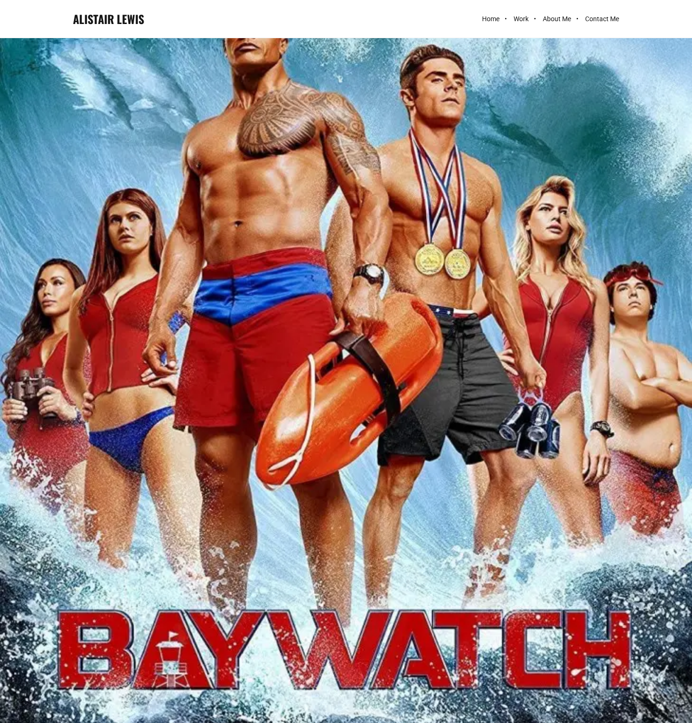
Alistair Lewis (108, 18)
